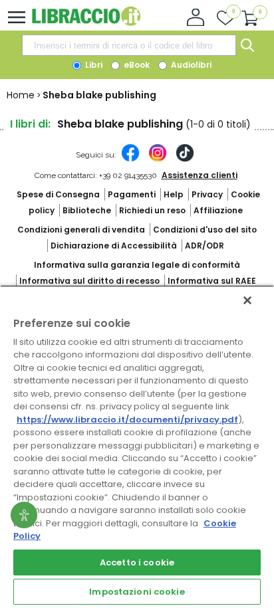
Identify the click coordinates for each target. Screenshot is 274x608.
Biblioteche (87, 210)
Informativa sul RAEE (212, 280)
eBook (136, 64)
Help (174, 194)
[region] (137, 446)
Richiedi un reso (152, 210)
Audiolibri (190, 64)
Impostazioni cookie (136, 591)
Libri (92, 64)
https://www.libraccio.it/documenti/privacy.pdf (127, 419)
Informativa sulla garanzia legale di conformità (137, 264)
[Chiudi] (247, 300)
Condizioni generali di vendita (81, 229)
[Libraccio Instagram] (157, 159)
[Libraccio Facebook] (130, 159)
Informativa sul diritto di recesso (89, 280)
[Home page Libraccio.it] (86, 23)
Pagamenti (132, 194)
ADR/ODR (204, 245)
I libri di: (30, 124)
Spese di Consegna (58, 194)
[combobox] (129, 45)
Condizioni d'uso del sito (205, 229)
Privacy (207, 194)
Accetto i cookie (137, 562)
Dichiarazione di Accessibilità (114, 245)
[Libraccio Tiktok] (185, 159)
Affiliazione (218, 210)
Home (21, 95)
